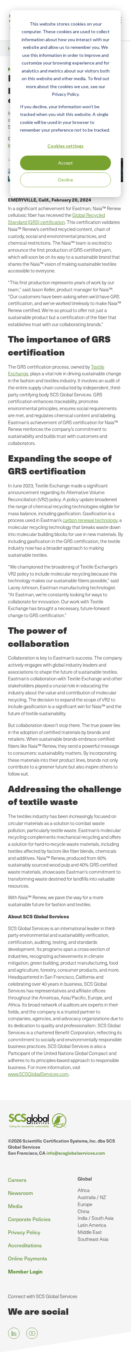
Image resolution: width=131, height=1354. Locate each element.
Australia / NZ (92, 1197)
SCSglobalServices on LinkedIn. (14, 1333)
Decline (65, 179)
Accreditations (25, 1245)
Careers (17, 1179)
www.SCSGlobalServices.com (38, 1074)
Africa (84, 1190)
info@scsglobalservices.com (75, 1153)
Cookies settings (65, 146)
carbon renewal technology (90, 520)
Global (85, 1178)
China (83, 1211)
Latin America (92, 1225)
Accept (65, 162)
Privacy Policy (24, 1232)
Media (15, 1206)
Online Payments (27, 1258)
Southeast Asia (93, 1239)
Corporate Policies (29, 1219)
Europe (85, 1204)
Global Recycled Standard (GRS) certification (56, 218)
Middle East (90, 1232)
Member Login (25, 1271)
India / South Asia (96, 1218)
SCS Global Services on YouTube (32, 1333)
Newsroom (20, 1193)
